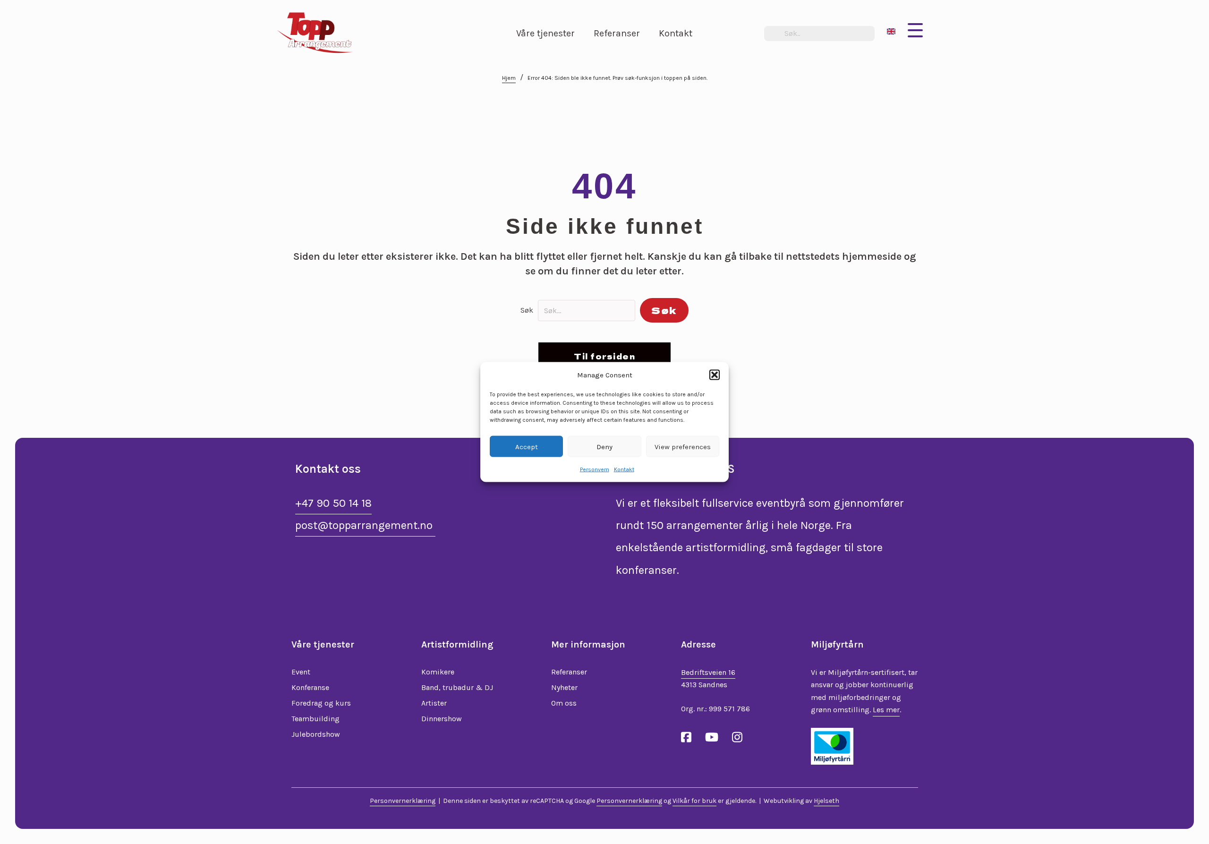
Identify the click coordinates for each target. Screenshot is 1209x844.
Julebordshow (315, 734)
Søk (526, 310)
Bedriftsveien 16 (708, 672)
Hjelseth (826, 801)
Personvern (594, 469)
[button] (714, 374)
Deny (604, 446)
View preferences (683, 446)
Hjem (509, 78)
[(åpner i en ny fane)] (832, 745)
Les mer (886, 709)
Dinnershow (441, 718)
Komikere (437, 671)
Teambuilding (315, 718)
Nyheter (564, 687)
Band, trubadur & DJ (457, 687)
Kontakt (624, 469)
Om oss (564, 703)
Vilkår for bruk (694, 801)
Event (300, 671)
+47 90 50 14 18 (333, 503)
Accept (526, 446)
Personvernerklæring (402, 801)
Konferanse (310, 687)
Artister (434, 703)
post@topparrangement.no (365, 525)
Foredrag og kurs (321, 703)
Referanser (569, 671)
